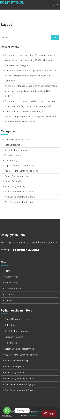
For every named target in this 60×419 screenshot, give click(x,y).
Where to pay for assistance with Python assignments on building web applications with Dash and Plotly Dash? (31, 91)
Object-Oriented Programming (19, 165)
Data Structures (12, 145)
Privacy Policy (11, 276)
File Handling (11, 160)
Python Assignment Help (17, 176)
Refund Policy (11, 282)
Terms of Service (13, 288)
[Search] (55, 37)
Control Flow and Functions (18, 139)
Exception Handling (14, 155)
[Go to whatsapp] (7, 410)
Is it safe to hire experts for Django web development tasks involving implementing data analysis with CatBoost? (31, 75)
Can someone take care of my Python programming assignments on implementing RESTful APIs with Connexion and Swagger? (30, 60)
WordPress (34, 416)
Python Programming (15, 186)
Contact (8, 300)
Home (7, 271)
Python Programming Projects (19, 191)
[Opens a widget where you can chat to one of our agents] (49, 414)
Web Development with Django (20, 197)
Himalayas (40, 412)
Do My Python (12, 2)
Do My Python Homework (17, 150)
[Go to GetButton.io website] (7, 416)
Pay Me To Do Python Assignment (21, 171)
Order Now (10, 294)
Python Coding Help (14, 181)
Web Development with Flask (19, 202)
